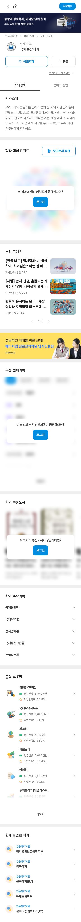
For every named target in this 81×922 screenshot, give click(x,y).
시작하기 (67, 6)
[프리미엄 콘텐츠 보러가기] (40, 23)
